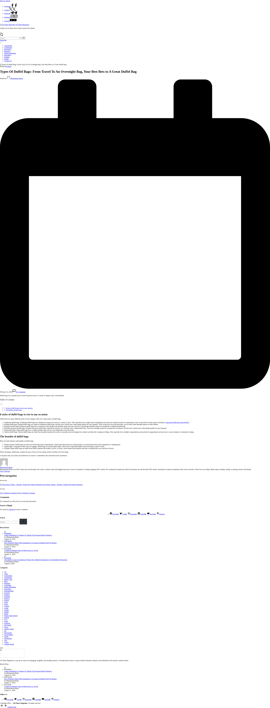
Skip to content (5, 1)
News (6, 627)
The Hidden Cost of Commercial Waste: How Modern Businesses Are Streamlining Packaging (35, 560)
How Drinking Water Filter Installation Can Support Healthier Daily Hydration (30, 543)
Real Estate (8, 633)
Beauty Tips (8, 579)
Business (7, 583)
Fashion (8, 66)
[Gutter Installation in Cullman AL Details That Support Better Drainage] (8, 533)
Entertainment (9, 591)
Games (6, 610)
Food (6, 602)
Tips (5, 640)
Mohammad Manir (6, 467)
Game (6, 608)
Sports (6, 637)
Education (7, 589)
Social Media (8, 635)
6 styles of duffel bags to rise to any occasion (19, 408)
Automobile (8, 576)
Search (2, 518)
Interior (6, 617)
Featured (7, 597)
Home (6, 614)
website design (9, 644)
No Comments (20, 392)
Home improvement (11, 616)
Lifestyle (7, 623)
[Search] (23, 521)
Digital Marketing (10, 587)
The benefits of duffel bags (14, 410)
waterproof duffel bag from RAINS (177, 422)
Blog (5, 581)
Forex (6, 604)
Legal (6, 621)
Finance (6, 598)
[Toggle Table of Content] (1, 404)
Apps (6, 574)
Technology (8, 638)
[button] (21, 38)
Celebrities (7, 585)
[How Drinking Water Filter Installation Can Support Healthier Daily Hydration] (8, 541)
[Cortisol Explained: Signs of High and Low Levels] (7, 548)
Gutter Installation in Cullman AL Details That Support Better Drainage (28, 535)
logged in (12, 509)
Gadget (6, 606)
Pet (5, 631)
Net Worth (7, 625)
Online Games (9, 629)
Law (5, 619)
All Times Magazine (22, 25)
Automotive (8, 578)
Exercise (7, 593)
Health (6, 612)
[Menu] (1, 42)
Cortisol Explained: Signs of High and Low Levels (21, 550)
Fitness (6, 600)
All (5, 572)
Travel (6, 642)
